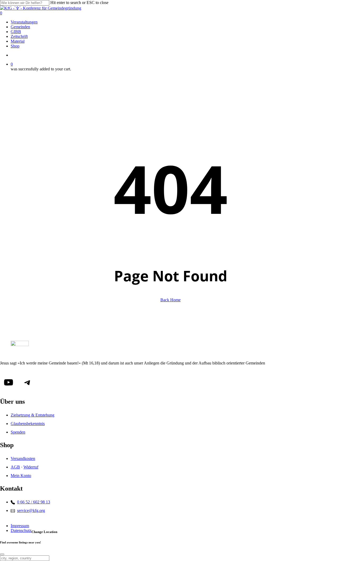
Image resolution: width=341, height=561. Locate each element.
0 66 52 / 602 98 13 (33, 502)
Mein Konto (21, 475)
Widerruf (30, 467)
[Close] (2, 554)
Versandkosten (23, 458)
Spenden (18, 432)
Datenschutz (21, 530)
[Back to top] (43, 521)
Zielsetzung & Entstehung (32, 415)
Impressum (20, 525)
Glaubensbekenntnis (28, 423)
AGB (15, 467)
